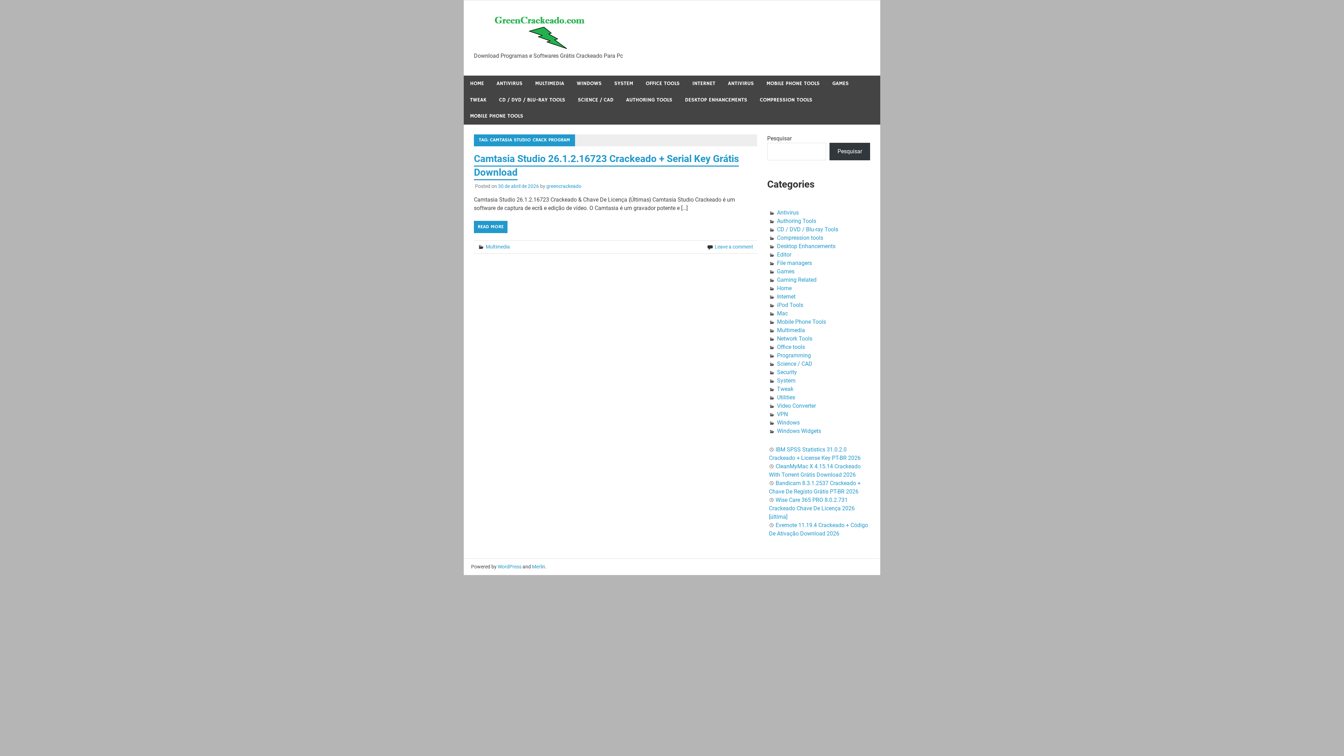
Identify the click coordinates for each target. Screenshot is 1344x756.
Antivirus (510, 83)
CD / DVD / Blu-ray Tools (532, 100)
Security (787, 372)
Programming (794, 355)
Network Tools (794, 338)
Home (477, 83)
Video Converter (796, 405)
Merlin (538, 566)
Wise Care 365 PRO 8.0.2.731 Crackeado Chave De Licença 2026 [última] (812, 508)
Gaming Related (797, 279)
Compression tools (786, 100)
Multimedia (549, 83)
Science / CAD (596, 100)
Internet (703, 83)
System (623, 83)
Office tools (663, 83)
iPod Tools (790, 305)
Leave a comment (734, 247)
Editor (784, 254)
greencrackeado (563, 186)
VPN (782, 414)
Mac (782, 313)
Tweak (478, 100)
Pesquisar (779, 138)
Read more (491, 227)
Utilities (786, 397)
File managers (794, 263)
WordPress (510, 566)
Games (840, 83)
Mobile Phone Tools (793, 83)
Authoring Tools (649, 100)
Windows (589, 83)
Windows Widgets (799, 431)
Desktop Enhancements (716, 100)
